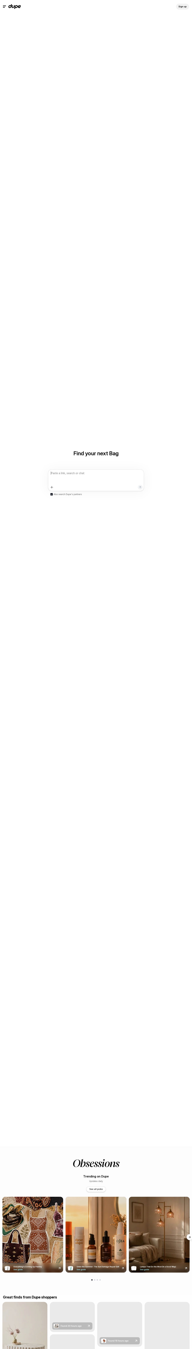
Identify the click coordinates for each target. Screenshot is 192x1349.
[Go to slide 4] (100, 1280)
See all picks (96, 1189)
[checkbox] (51, 494)
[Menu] (4, 7)
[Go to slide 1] (92, 1280)
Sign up (182, 6)
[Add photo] (51, 487)
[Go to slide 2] (94, 1280)
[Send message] (140, 487)
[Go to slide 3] (97, 1280)
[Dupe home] (14, 6)
